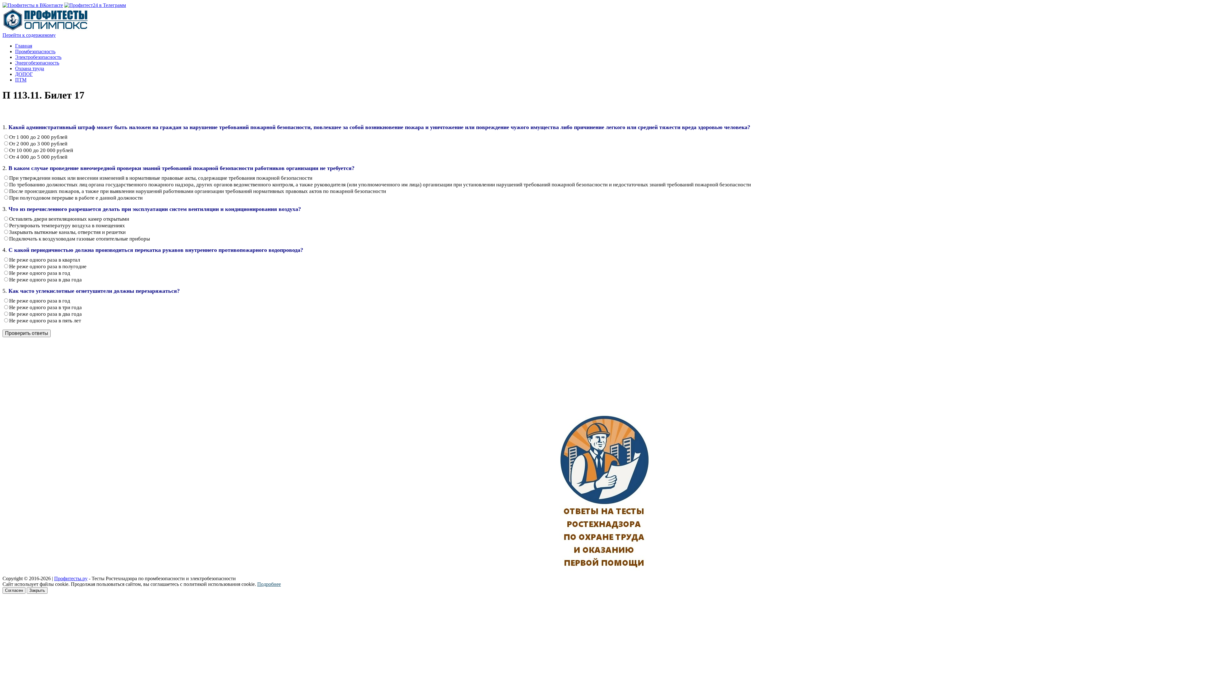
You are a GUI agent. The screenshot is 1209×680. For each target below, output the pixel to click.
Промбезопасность (35, 51)
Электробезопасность (38, 57)
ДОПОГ (24, 74)
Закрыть (37, 590)
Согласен (14, 590)
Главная (23, 45)
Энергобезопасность (37, 62)
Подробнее (269, 584)
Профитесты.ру (71, 578)
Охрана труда (29, 68)
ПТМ (20, 79)
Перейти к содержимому (29, 35)
